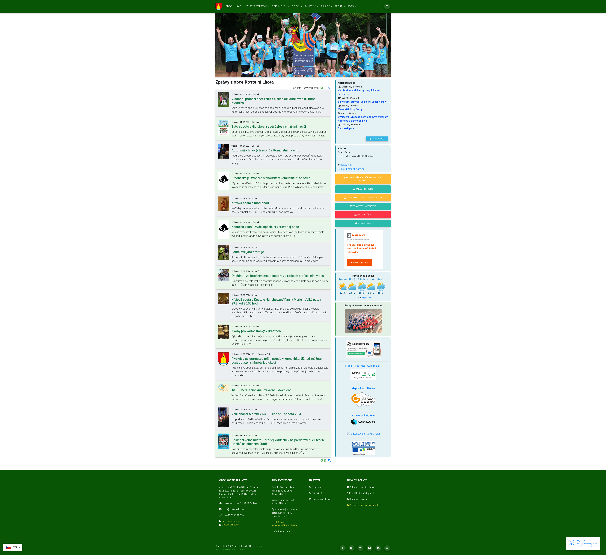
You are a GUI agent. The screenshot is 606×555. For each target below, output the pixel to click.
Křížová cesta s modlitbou (250, 203)
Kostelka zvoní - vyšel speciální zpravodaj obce (265, 227)
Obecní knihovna (230, 524)
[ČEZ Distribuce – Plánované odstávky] (363, 249)
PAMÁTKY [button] (310, 6)
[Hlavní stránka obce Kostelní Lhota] (218, 6)
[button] (228, 42)
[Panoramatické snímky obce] (363, 421)
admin (260, 546)
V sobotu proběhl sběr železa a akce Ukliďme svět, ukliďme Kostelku (273, 101)
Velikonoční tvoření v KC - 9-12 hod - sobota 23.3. (267, 414)
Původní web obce (231, 521)
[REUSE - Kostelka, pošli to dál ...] (363, 374)
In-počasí (366, 297)
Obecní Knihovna (364, 189)
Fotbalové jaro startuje (248, 252)
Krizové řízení (364, 215)
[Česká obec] (363, 348)
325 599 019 (347, 165)
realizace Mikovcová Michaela (230, 549)
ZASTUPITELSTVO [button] (256, 6)
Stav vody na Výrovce (364, 206)
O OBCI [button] (295, 6)
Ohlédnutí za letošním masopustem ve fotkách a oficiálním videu (278, 276)
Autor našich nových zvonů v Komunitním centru (266, 150)
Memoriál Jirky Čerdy (350, 109)
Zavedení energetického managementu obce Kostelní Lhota (283, 490)
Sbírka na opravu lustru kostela (364, 197)
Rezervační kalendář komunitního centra (363, 179)
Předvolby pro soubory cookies (365, 505)
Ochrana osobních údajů (361, 487)
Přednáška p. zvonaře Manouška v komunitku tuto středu (272, 178)
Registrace (317, 487)
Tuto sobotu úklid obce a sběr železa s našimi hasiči (269, 126)
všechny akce (377, 139)
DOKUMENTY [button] (279, 6)
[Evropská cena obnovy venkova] (363, 320)
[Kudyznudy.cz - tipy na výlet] (363, 433)
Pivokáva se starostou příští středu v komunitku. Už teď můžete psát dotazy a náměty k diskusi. (277, 360)
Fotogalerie (364, 223)
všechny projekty (282, 531)
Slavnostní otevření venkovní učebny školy (362, 101)
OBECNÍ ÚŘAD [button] (234, 6)
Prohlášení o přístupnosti (361, 493)
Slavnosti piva (346, 128)
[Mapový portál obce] (363, 399)
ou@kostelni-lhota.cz (352, 168)
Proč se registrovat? (321, 499)
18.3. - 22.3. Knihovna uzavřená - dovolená (261, 390)
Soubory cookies (358, 499)
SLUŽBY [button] (325, 6)
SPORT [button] (339, 6)
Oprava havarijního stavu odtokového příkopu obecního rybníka (284, 513)
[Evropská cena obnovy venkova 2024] (303, 50)
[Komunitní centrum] (363, 447)
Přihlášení (316, 493)
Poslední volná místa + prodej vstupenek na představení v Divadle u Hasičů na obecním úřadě (279, 442)
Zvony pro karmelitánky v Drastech (256, 331)
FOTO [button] (351, 6)
